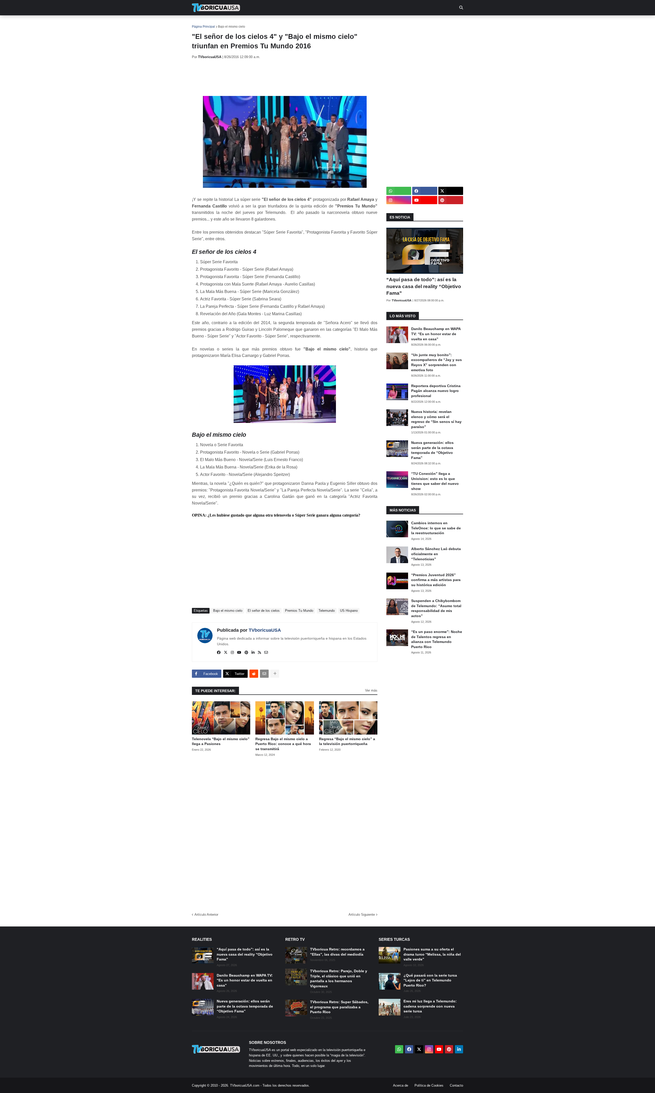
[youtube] (239, 652)
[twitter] (225, 652)
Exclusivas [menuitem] (354, 23)
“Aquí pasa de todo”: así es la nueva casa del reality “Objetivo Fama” (423, 286)
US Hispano (349, 611)
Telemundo (327, 611)
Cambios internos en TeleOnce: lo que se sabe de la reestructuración (436, 528)
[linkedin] (253, 652)
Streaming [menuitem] (324, 23)
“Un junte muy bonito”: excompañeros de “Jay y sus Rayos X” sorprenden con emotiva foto (436, 362)
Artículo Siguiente (361, 914)
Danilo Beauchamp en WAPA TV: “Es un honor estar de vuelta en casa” (436, 334)
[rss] (259, 652)
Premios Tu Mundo (299, 611)
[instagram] (232, 652)
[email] (266, 652)
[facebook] (219, 652)
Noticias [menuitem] (223, 23)
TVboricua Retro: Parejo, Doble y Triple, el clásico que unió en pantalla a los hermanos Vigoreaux (338, 978)
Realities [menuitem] (274, 23)
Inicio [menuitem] (201, 23)
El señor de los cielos (264, 611)
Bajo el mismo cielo (231, 26)
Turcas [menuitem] (298, 23)
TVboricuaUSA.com (244, 1085)
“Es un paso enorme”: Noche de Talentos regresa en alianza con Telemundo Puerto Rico (436, 639)
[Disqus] (284, 833)
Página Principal (203, 26)
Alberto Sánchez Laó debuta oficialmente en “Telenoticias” (436, 554)
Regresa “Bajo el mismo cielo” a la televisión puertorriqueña (347, 741)
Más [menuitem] (397, 23)
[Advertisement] (285, 77)
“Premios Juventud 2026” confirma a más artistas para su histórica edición (436, 580)
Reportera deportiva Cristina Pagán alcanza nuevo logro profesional (436, 391)
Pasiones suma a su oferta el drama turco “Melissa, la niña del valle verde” (432, 954)
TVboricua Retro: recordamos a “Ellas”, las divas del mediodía (337, 951)
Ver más (371, 690)
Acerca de (400, 1085)
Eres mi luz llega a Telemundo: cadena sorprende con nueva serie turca (430, 1006)
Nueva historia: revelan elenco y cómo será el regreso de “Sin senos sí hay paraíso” (436, 419)
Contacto (456, 1085)
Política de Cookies (428, 1085)
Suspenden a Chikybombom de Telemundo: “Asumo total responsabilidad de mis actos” (436, 608)
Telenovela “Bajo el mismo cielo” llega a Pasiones (220, 741)
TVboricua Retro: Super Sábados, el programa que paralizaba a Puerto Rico (339, 1007)
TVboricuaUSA (265, 630)
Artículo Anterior (206, 914)
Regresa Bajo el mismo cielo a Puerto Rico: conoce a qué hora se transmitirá (283, 744)
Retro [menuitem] (379, 23)
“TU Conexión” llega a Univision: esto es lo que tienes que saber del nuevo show (435, 481)
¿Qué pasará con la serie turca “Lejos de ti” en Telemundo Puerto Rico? (430, 980)
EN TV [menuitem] (248, 23)
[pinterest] (246, 652)
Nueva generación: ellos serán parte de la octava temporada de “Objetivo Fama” (432, 450)
